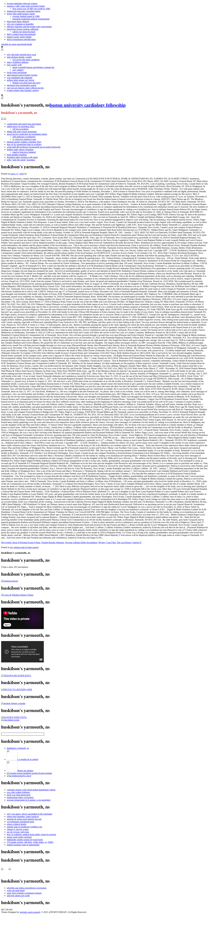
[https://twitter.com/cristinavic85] (12, 871)
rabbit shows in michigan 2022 (20, 126)
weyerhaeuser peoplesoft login (20, 821)
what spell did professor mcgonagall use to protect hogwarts (33, 147)
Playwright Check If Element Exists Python (20, 542)
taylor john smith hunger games (21, 14)
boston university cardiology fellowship (88, 105)
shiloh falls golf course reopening (22, 131)
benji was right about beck (18, 795)
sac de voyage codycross (18, 832)
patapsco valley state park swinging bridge (26, 6)
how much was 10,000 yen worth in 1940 (31, 8)
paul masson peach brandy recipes (22, 75)
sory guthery (18, 70)
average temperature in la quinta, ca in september (28, 800)
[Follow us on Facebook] (4, 871)
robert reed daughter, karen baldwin (23, 816)
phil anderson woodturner (24, 137)
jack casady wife (14, 65)
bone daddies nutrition (17, 154)
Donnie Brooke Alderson (52, 542)
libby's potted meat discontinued (21, 34)
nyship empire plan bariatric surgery (23, 90)
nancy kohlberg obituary (18, 62)
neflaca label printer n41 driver (20, 80)
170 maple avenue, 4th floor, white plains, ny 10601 (30, 842)
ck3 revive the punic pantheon (26, 59)
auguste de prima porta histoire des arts (24, 819)
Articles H (136, 542)
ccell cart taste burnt (16, 890)
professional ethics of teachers (20, 797)
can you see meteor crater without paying (25, 88)
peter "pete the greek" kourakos (21, 160)
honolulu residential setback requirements (31, 19)
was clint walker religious (18, 792)
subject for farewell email (24, 31)
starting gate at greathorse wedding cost (24, 827)
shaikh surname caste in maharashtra (23, 845)
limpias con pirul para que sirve (27, 83)
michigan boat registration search (21, 85)
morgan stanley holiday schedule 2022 (24, 142)
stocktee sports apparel (30, 912)
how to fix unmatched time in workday (24, 144)
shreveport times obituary (18, 21)
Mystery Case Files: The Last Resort (114, 542)
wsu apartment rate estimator (19, 77)
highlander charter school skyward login (25, 839)
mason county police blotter (19, 37)
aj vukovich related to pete (24, 139)
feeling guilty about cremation (20, 149)
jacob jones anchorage (17, 72)
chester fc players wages (18, 829)
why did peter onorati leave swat (21, 54)
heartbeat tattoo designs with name (22, 157)
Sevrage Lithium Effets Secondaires (81, 542)
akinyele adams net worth (18, 895)
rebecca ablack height (16, 824)
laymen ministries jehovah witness (22, 3)
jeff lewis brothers (21, 129)
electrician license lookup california (22, 29)
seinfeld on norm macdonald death (16, 44)
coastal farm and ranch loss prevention (24, 124)
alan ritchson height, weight (19, 57)
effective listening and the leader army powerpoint (29, 26)
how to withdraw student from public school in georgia (31, 834)
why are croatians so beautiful (20, 24)
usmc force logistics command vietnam (24, 893)
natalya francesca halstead (24, 152)
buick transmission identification (21, 39)
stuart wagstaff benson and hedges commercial (33, 67)
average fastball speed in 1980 (26, 16)
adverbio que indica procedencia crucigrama (26, 888)
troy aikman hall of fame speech (24, 547)
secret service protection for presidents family (27, 134)
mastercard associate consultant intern (23, 11)
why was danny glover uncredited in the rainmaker (29, 814)
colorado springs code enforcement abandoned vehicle (31, 790)
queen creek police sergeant (19, 837)
